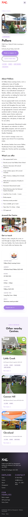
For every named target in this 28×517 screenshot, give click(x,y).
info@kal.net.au (19, 480)
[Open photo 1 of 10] (11, 225)
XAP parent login (6, 500)
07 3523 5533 (7, 276)
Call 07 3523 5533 (9, 58)
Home (3, 477)
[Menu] (24, 2)
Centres (3, 480)
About (3, 482)
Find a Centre (5, 502)
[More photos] (25, 224)
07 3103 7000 (18, 477)
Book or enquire (10, 53)
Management (5, 485)
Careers (3, 487)
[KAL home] (5, 2)
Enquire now (10, 307)
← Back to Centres (6, 11)
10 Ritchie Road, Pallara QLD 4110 (13, 269)
